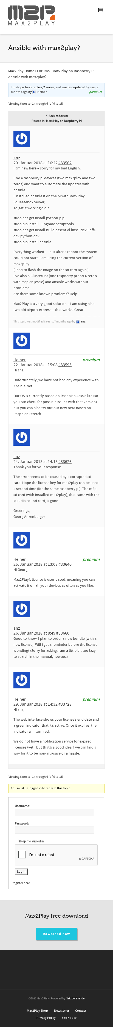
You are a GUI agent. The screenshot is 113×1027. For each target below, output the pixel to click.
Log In (21, 872)
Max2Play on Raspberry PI (73, 71)
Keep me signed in (31, 841)
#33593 (65, 365)
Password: (22, 823)
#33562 (65, 163)
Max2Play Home (21, 71)
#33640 (65, 564)
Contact (80, 1011)
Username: (22, 806)
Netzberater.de (75, 998)
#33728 (65, 704)
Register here (21, 883)
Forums (43, 71)
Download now (56, 934)
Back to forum (58, 116)
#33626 (65, 461)
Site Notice (69, 1018)
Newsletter (61, 1011)
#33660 (62, 633)
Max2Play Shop (37, 1011)
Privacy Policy (46, 1018)
